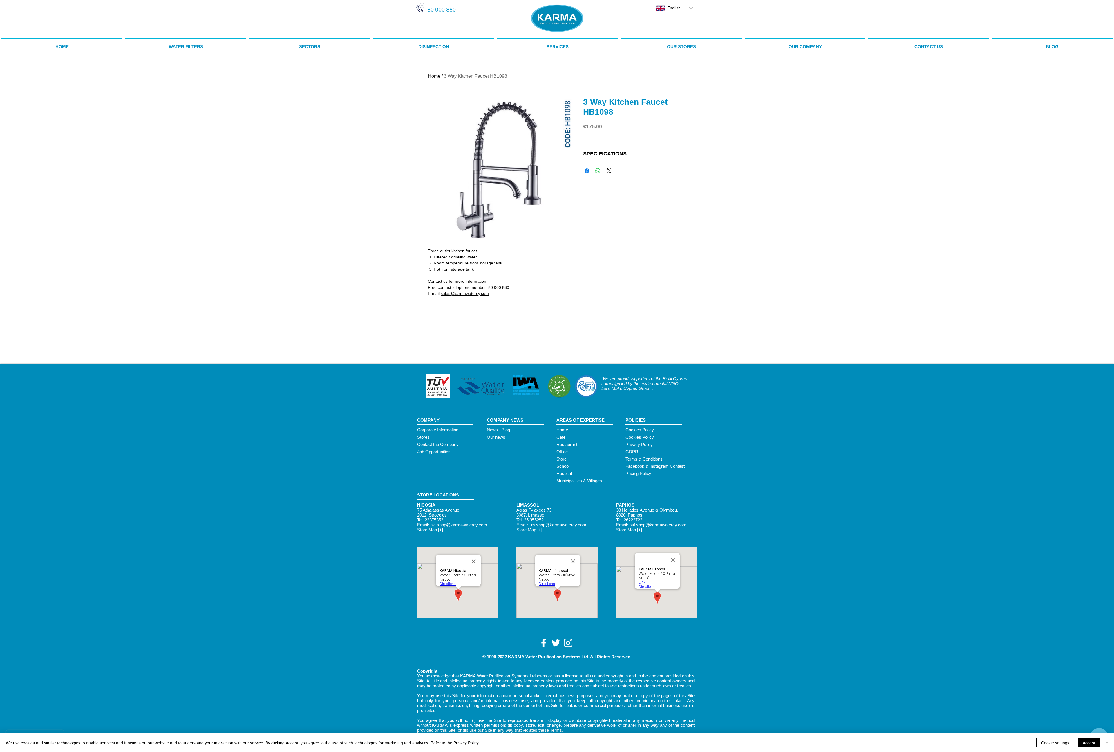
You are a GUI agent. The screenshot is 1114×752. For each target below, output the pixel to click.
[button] (310, 44)
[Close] (1107, 742)
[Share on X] (608, 170)
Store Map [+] (430, 529)
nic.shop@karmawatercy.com (458, 524)
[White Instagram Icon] (568, 643)
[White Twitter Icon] (556, 643)
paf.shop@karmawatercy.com (657, 524)
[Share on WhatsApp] (597, 170)
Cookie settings (1055, 743)
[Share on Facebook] (586, 170)
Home (434, 76)
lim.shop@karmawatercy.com (557, 524)
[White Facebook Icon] (543, 643)
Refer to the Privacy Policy (455, 743)
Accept (1089, 743)
